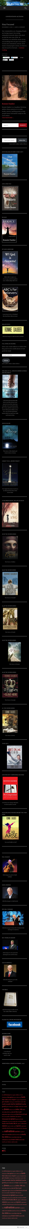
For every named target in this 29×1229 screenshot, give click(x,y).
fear (3, 1099)
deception (10, 1097)
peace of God (19, 1119)
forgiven (18, 1099)
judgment (4, 1114)
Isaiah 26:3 (21, 1106)
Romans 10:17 (19, 1128)
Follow (6, 360)
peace (13, 1119)
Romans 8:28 (13, 1128)
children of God (19, 1094)
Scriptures (22, 1131)
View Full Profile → (8, 117)
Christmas (4, 1097)
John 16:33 (7, 1112)
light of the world (12, 1114)
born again (12, 1094)
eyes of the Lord (17, 1097)
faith (23, 1097)
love (17, 1114)
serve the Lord (18, 1134)
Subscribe (22, 140)
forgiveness (23, 1099)
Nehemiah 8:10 (6, 1119)
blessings (7, 1095)
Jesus (6, 1109)
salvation (9, 1131)
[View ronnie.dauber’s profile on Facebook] (2, 1150)
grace (7, 1106)
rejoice (4, 1126)
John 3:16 (19, 1109)
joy (10, 1112)
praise (11, 1121)
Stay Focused (8, 24)
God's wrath (6, 1104)
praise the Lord (16, 1121)
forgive (14, 1099)
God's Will (23, 1101)
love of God (23, 1114)
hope (16, 1106)
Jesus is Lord (12, 1109)
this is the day (17, 1137)
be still (3, 1094)
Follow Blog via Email (9, 343)
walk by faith (14, 1142)
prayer (24, 1121)
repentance (23, 1126)
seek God (4, 1134)
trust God (14, 1139)
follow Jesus (8, 1099)
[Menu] (4, 8)
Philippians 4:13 (5, 1121)
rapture (19, 1123)
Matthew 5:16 (13, 1116)
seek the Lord (11, 1134)
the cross (11, 1137)
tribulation (5, 1139)
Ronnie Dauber (8, 104)
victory (9, 1142)
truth (6, 1142)
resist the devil (6, 1128)
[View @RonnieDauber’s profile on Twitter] (3, 1150)
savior (17, 1132)
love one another (6, 1116)
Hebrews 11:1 (12, 1106)
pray (21, 1121)
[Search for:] (14, 125)
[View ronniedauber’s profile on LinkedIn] (5, 1150)
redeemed (23, 1123)
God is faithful (16, 1104)
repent (18, 1126)
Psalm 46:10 (5, 1123)
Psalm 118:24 (13, 1123)
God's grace (12, 1101)
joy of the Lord (16, 1112)
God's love (17, 1102)
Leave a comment (19, 27)
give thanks (5, 1102)
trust (9, 1139)
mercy (19, 1116)
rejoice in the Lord (12, 1126)
